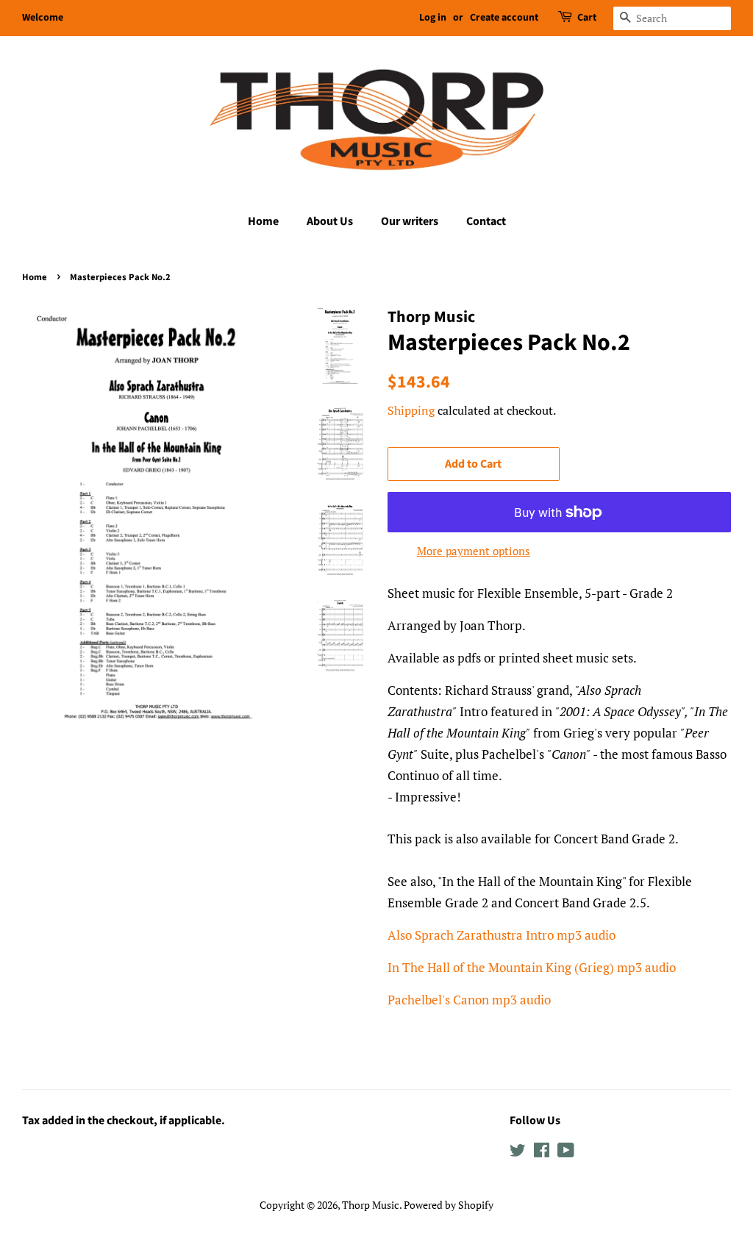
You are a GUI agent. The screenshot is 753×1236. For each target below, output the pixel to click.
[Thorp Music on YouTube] (565, 1153)
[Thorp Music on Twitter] (518, 1153)
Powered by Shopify (448, 1205)
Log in (432, 17)
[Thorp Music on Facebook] (541, 1153)
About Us (330, 221)
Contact (486, 221)
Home (263, 221)
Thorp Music (370, 1205)
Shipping (411, 410)
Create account (504, 17)
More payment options (473, 550)
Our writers (409, 221)
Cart (586, 17)
